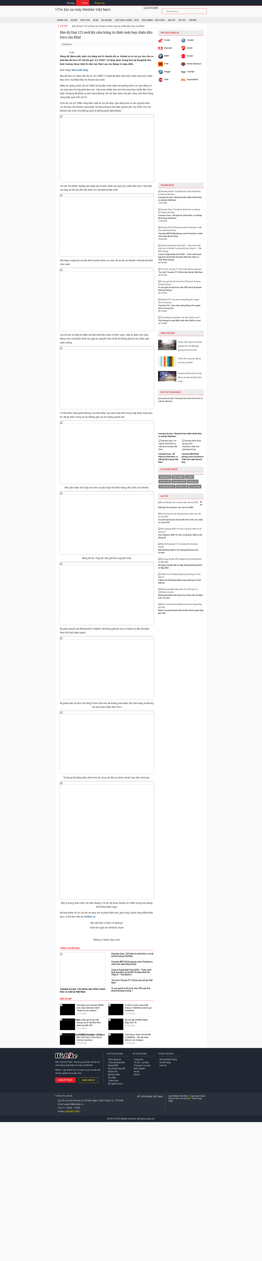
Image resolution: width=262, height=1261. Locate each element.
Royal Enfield (192, 79)
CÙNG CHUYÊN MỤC (70, 948)
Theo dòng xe (114, 1059)
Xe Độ (95, 20)
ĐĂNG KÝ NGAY (65, 1080)
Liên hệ (163, 1065)
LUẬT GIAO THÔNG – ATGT (127, 20)
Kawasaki (168, 48)
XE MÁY (74, 20)
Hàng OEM (113, 1065)
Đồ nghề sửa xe (115, 1083)
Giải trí (171, 20)
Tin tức (85, 3)
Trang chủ (138, 1059)
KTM (166, 64)
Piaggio (167, 72)
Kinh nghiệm (139, 1068)
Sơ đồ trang (165, 1062)
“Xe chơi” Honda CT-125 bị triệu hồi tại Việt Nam (132, 981)
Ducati (189, 48)
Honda (167, 40)
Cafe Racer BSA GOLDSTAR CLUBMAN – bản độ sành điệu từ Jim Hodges (138, 1037)
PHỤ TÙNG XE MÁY (115, 1054)
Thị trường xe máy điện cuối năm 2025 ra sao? (179, 320)
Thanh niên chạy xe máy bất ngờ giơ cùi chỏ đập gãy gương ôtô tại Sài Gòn (190, 346)
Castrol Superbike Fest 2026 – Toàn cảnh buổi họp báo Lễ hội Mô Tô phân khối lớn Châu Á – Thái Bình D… (131, 972)
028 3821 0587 (73, 1111)
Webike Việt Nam (182, 1105)
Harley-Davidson (194, 64)
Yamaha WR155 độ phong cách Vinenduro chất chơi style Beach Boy (132, 963)
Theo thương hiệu (116, 1062)
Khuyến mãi (100, 3)
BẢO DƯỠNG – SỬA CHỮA (153, 20)
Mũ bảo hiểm (114, 1074)
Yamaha (190, 40)
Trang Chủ (62, 20)
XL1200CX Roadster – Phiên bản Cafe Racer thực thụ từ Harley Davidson (90, 1037)
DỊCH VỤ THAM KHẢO (170, 392)
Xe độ (136, 1071)
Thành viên (113, 1080)
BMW (166, 56)
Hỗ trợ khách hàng (168, 1059)
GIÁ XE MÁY (106, 20)
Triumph (190, 72)
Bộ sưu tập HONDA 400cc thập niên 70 (136, 1021)
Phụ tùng (70, 3)
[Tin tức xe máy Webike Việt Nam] (83, 9)
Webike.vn (89, 916)
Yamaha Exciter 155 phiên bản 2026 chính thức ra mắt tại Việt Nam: (82, 990)
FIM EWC (193, 20)
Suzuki (190, 56)
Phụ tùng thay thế (116, 1068)
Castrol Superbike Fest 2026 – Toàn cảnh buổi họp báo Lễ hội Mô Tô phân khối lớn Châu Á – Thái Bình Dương (179, 257)
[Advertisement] (181, 134)
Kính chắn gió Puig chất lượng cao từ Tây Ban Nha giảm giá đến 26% (89, 1022)
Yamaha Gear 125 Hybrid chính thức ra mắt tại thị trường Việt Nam (132, 954)
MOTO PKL (85, 20)
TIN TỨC (182, 20)
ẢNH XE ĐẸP (66, 999)
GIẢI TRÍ (164, 496)
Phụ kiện (112, 1077)
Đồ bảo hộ (113, 1071)
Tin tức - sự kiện (141, 1062)
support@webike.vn (73, 1104)
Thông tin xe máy (142, 1065)
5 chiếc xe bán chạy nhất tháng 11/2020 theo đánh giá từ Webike (138, 1008)
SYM (166, 79)
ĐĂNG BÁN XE (88, 1080)
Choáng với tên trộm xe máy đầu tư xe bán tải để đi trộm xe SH (190, 377)
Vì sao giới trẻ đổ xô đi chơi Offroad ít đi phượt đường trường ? (130, 989)
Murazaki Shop (79, 69)
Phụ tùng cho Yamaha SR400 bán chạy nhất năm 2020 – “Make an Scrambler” (90, 1008)
